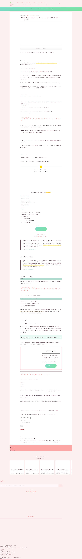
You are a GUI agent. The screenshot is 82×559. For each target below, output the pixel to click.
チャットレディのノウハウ (32, 15)
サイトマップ (2, 555)
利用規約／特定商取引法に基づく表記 (7, 551)
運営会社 (2, 549)
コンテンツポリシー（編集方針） (6, 554)
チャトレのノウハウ (41, 2)
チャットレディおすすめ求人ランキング (8, 545)
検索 (60, 485)
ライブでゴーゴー (24, 109)
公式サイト (40, 229)
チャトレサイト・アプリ (30, 2)
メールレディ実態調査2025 (29, 269)
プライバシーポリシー (4, 553)
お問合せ (2, 550)
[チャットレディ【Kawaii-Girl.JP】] (12, 4)
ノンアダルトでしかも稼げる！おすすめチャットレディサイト (34, 107)
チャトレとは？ (20, 2)
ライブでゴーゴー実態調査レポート (30, 249)
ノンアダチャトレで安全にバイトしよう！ (30, 113)
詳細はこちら (47, 9)
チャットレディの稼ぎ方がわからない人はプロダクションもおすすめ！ (36, 111)
